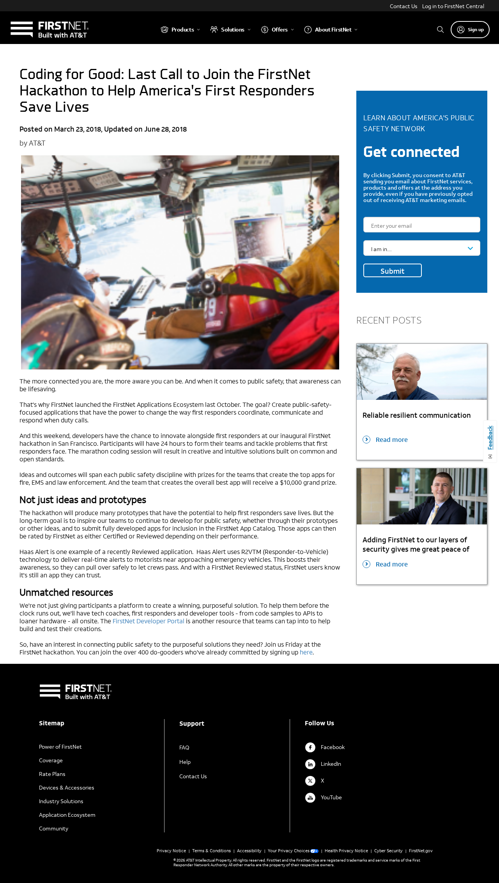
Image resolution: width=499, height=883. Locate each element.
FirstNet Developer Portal (148, 621)
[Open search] (441, 29)
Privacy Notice (171, 850)
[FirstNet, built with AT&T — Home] (49, 29)
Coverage (51, 760)
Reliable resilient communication (417, 415)
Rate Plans (52, 773)
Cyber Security (388, 850)
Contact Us (404, 6)
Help (185, 761)
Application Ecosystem (67, 814)
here (306, 652)
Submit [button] (392, 271)
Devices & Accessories (66, 787)
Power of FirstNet (60, 746)
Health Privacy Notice (346, 850)
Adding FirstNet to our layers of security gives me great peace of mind (416, 544)
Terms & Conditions (211, 850)
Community (53, 828)
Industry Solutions (61, 801)
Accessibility (249, 850)
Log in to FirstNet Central (453, 6)
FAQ (184, 747)
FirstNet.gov (421, 850)
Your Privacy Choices (289, 850)
